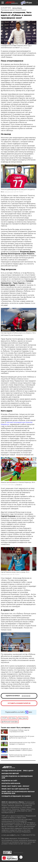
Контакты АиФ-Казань (11, 783)
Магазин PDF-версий (10, 773)
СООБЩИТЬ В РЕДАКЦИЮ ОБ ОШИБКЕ (16, 796)
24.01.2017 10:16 (6, 8)
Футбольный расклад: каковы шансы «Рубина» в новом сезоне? (20, 755)
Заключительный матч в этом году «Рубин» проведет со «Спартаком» (22, 743)
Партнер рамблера (18, 852)
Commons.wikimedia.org (8, 484)
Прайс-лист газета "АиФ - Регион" (15, 786)
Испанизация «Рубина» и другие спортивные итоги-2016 (19, 730)
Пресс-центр (28, 770)
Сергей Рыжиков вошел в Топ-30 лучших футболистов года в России (21, 737)
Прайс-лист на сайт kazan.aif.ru (15, 789)
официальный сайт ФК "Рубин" (14, 192)
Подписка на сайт (9, 781)
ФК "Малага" (24, 47)
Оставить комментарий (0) (19, 703)
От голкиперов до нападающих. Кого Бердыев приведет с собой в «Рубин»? (21, 749)
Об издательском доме (11, 770)
